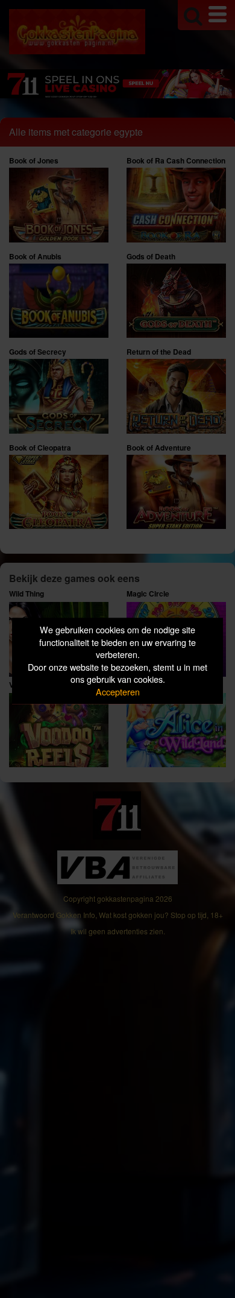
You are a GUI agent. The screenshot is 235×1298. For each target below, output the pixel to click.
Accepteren (118, 691)
